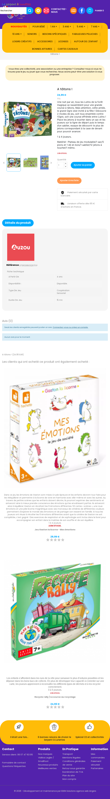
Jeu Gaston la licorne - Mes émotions (55, 529)
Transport (67, 753)
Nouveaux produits (48, 764)
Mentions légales (71, 757)
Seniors (32, 34)
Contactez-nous (59, 10)
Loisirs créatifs (22, 41)
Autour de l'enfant (86, 41)
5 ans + (81, 26)
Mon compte (69, 779)
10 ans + (17, 34)
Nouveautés (19, 26)
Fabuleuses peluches (85, 34)
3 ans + (67, 26)
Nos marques (45, 753)
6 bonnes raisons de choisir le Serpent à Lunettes (54, 738)
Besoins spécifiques (54, 34)
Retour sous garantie (73, 768)
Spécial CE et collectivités (89, 737)
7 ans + (95, 26)
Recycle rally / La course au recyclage (55, 697)
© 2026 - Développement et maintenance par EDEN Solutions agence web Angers (55, 791)
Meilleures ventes (47, 768)
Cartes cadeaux (68, 49)
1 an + (54, 26)
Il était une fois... (19, 737)
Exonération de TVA (72, 771)
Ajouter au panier (83, 164)
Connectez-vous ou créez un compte (70, 327)
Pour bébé (39, 26)
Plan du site (68, 775)
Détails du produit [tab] (18, 223)
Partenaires (97, 768)
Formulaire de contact (14, 762)
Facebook (81, 10)
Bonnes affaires (42, 49)
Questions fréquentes (14, 766)
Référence (12, 265)
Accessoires (45, 41)
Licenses (63, 41)
